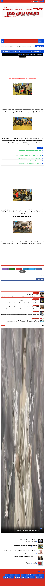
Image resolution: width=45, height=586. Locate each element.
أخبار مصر (19, 54)
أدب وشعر (29, 575)
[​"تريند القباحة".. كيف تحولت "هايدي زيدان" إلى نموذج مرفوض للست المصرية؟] (42, 307)
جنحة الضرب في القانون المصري (32, 294)
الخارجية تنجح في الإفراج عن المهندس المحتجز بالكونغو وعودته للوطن (29, 153)
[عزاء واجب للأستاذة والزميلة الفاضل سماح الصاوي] (40, 541)
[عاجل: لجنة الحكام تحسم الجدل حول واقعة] (40, 546)
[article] (22, 430)
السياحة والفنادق (39, 577)
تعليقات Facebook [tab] (40, 279)
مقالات (11, 577)
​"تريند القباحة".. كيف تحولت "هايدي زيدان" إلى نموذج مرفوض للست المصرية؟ (24, 307)
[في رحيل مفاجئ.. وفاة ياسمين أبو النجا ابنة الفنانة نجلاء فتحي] (40, 558)
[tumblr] (35, 1)
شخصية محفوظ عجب (35, 313)
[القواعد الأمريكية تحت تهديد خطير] (40, 563)
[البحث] (2, 1)
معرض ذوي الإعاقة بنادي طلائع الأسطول (33, 530)
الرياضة (7, 575)
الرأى (12, 575)
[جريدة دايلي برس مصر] (22, 11)
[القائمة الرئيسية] (2, 41)
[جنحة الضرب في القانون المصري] (42, 294)
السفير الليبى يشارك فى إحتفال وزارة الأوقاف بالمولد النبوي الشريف (29, 158)
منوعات (5, 577)
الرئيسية (40, 41)
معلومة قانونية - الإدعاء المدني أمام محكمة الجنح (29, 301)
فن (22, 577)
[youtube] (31, 1)
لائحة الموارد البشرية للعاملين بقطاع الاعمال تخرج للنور (28, 320)
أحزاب (41, 575)
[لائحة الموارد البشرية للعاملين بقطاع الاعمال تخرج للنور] (42, 320)
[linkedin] (37, 1)
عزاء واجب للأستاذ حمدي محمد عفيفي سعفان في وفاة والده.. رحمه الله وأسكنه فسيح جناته (20, 551)
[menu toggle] (43, 1)
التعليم (23, 575)
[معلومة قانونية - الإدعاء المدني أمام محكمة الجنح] (42, 300)
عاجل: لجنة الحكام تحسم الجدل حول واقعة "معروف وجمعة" (18, 46)
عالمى (32, 577)
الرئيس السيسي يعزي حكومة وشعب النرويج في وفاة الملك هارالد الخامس (28, 163)
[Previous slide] (4, 325)
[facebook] (41, 1)
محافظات (17, 577)
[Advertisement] (22, 30)
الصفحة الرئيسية (25, 54)
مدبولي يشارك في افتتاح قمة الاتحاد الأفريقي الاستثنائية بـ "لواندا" (30, 150)
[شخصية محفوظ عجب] (42, 313)
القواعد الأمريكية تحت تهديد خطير (30, 562)
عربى (27, 577)
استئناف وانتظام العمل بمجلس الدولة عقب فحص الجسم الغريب (30, 161)
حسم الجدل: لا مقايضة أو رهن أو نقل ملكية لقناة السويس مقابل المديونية (28, 155)
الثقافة (17, 575)
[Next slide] (2, 325)
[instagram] (39, 1)
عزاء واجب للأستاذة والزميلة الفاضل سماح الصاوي (27, 540)
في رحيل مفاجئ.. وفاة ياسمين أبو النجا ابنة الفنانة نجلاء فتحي (25, 556)
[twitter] (33, 1)
